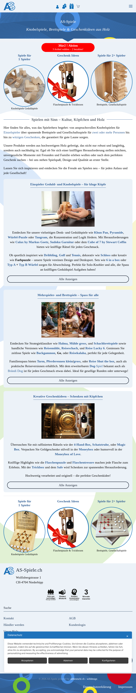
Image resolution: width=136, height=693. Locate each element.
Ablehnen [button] (68, 660)
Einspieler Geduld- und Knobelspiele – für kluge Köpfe (68, 184)
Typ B (23, 264)
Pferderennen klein (59, 361)
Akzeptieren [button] (27, 660)
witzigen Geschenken (26, 137)
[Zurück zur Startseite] (9, 6)
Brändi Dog (15, 371)
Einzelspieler (12, 132)
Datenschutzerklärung (97, 687)
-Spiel (96, 366)
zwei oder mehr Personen (108, 132)
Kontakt (9, 618)
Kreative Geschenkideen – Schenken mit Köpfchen (68, 396)
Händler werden (14, 625)
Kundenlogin (77, 625)
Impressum (125, 687)
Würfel (33, 264)
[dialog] (68, 652)
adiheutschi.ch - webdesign (83, 679)
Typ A (11, 264)
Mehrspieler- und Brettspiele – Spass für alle (68, 295)
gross (77, 361)
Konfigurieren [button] (108, 660)
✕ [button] (127, 636)
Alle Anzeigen (68, 279)
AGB (72, 618)
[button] (130, 6)
